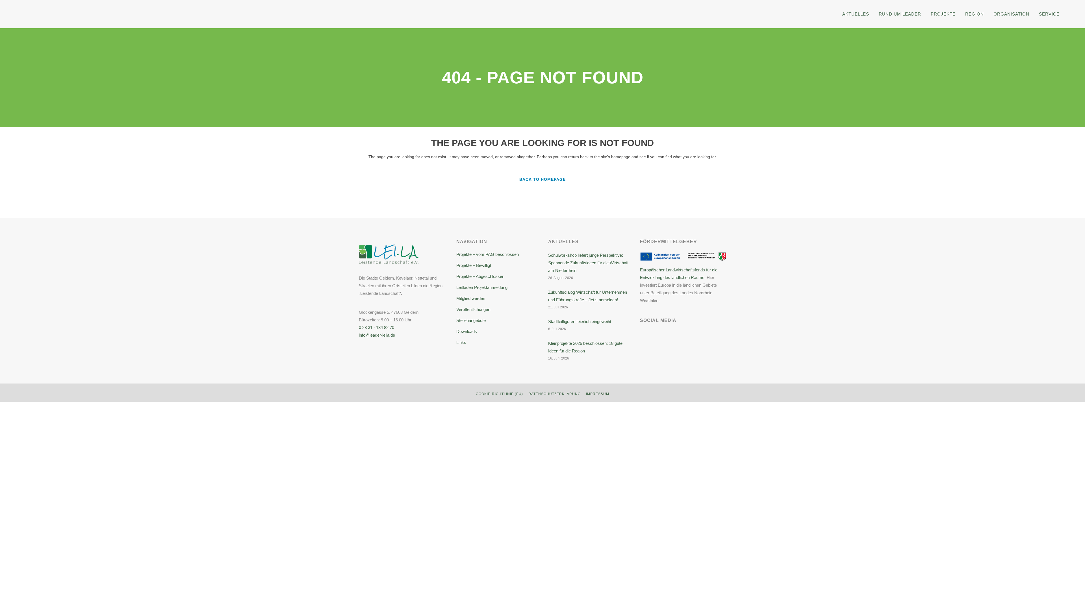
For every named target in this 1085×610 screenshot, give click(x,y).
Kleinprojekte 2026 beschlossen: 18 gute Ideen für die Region (585, 347)
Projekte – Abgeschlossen (480, 276)
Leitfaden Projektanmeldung (481, 287)
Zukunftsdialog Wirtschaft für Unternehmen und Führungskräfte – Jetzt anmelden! (587, 296)
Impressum (597, 394)
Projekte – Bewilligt (473, 265)
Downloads (466, 331)
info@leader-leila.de (377, 335)
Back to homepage (542, 179)
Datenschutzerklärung (554, 394)
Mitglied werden (470, 298)
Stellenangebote (471, 320)
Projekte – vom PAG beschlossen (487, 254)
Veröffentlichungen (473, 309)
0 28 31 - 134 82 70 (376, 327)
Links (461, 342)
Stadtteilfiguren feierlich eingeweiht (579, 321)
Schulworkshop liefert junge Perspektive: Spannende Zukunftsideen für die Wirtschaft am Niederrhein (588, 263)
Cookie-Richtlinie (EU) (499, 394)
